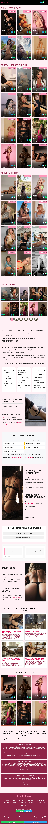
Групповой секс (12, 803)
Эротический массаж (40, 802)
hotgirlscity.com (24, 796)
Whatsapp (13, 822)
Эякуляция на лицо (31, 800)
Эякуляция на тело (7, 802)
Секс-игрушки (36, 803)
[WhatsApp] (14, 32)
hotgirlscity (4, 2)
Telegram (28, 811)
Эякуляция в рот (40, 800)
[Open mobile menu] (46, 2)
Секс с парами (22, 800)
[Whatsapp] (43, 2)
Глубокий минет (22, 802)
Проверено (23, 805)
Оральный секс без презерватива (24, 803)
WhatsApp (21, 811)
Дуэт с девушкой (30, 802)
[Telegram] (41, 2)
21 (36, 319)
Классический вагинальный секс (11, 800)
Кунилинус (15, 802)
